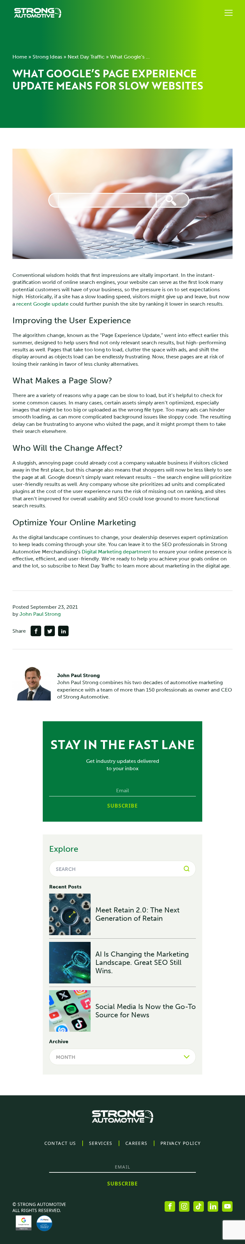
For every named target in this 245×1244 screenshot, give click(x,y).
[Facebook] (170, 1206)
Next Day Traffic (86, 57)
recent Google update (42, 304)
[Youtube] (227, 1206)
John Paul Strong (40, 614)
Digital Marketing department (116, 552)
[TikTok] (198, 1206)
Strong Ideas (47, 57)
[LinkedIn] (213, 1206)
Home (19, 57)
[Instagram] (184, 1206)
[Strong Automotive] (37, 12)
